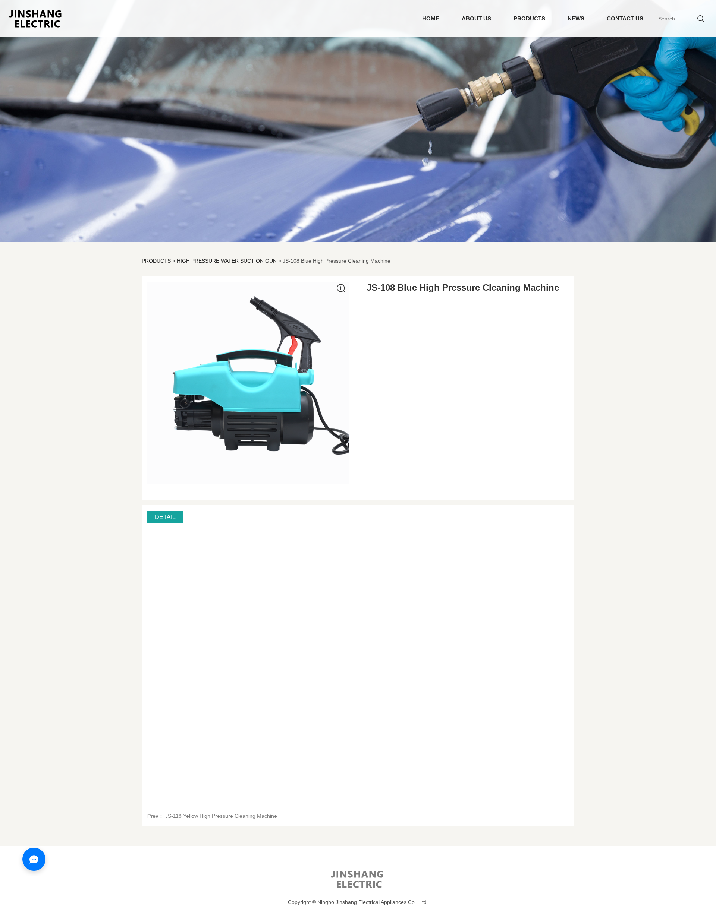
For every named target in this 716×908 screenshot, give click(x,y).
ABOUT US (476, 18)
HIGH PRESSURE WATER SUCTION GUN (227, 261)
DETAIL (165, 516)
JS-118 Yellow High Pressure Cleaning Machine (221, 816)
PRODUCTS (529, 18)
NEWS (576, 18)
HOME (430, 18)
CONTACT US (625, 18)
